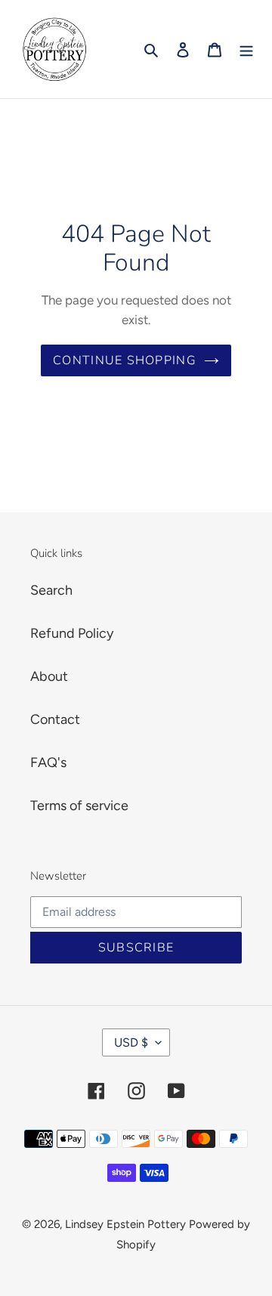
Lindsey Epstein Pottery (125, 1224)
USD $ (131, 1042)
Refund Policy (71, 633)
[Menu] (246, 49)
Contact (55, 719)
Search (51, 590)
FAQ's (48, 762)
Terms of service (79, 805)
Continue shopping (124, 360)
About (49, 676)
